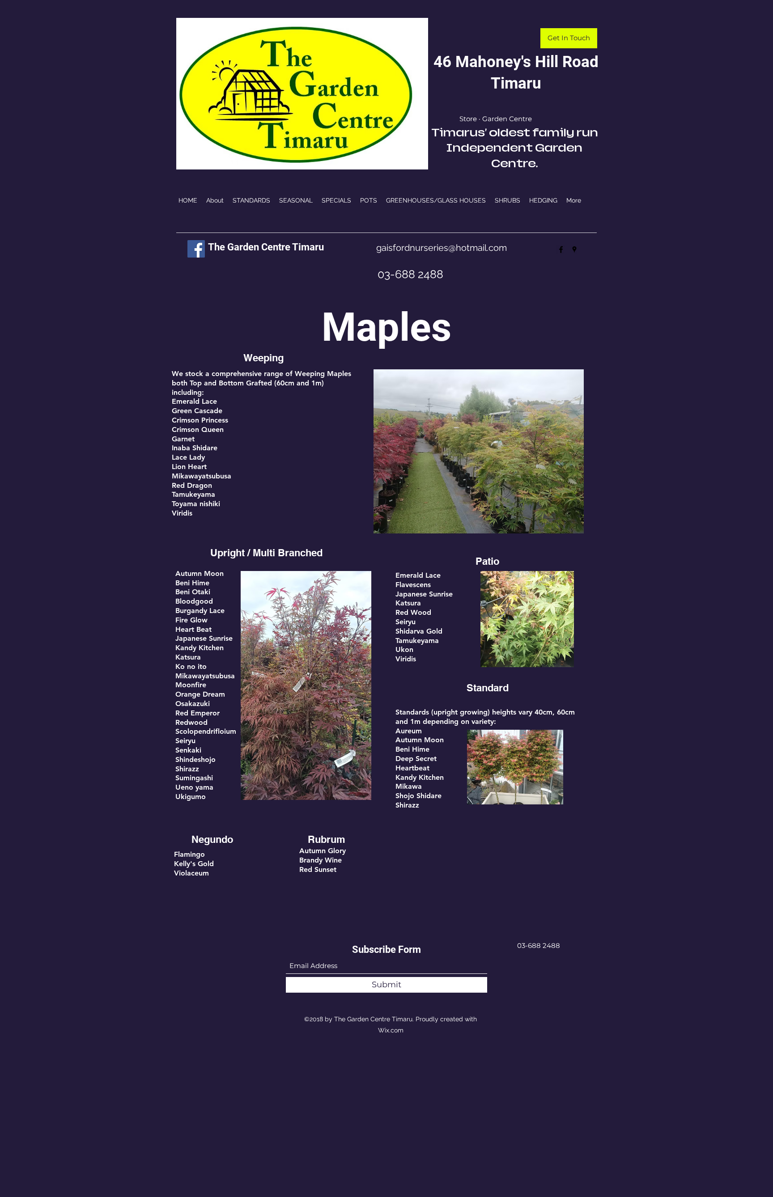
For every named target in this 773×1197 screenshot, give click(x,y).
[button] (568, 38)
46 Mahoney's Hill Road (516, 62)
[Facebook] (196, 249)
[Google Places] (574, 249)
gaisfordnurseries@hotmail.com (441, 247)
